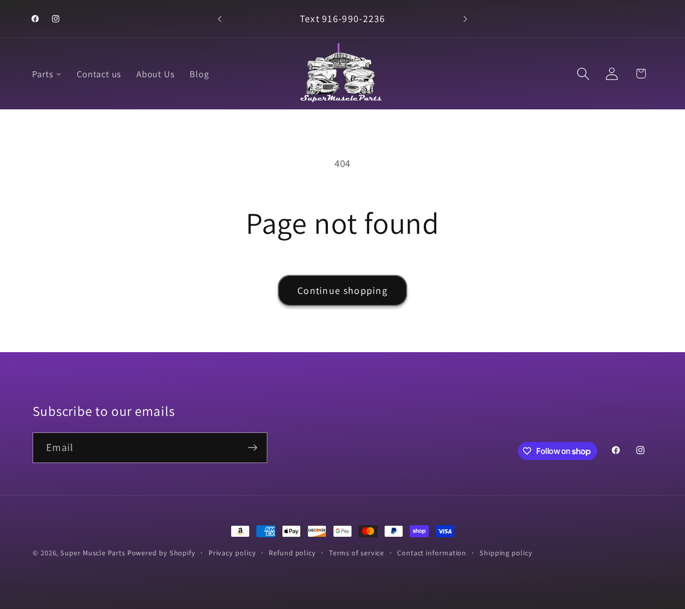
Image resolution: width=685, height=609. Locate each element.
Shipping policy (506, 552)
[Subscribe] (252, 447)
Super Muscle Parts (92, 552)
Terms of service (357, 552)
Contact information (431, 552)
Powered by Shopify (161, 552)
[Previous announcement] (220, 19)
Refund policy (292, 552)
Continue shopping (342, 290)
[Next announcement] (465, 19)
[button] (583, 73)
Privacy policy (232, 552)
